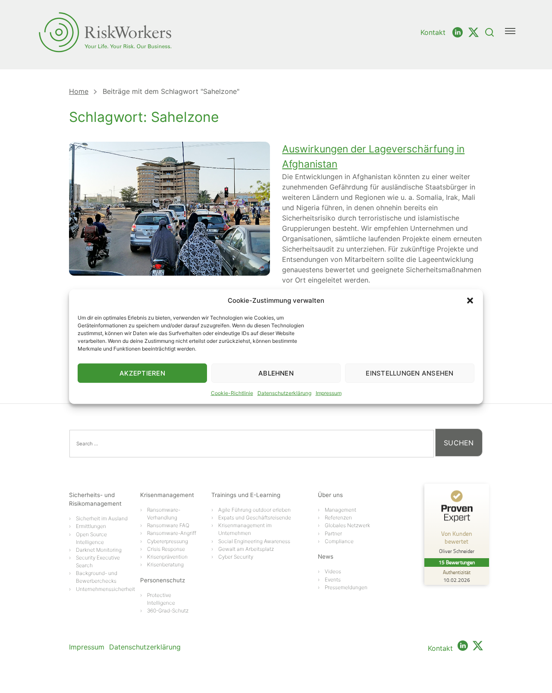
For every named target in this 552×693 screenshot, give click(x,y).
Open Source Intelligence (91, 538)
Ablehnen (276, 373)
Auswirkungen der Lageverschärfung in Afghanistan (373, 156)
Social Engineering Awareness (254, 541)
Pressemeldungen (346, 587)
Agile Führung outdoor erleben (254, 510)
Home (78, 91)
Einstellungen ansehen (409, 373)
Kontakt (432, 32)
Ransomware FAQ (168, 525)
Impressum (329, 393)
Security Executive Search (98, 561)
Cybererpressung (167, 541)
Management (340, 510)
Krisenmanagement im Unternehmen (245, 529)
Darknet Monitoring (99, 550)
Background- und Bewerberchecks (96, 577)
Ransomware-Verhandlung (163, 514)
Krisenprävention (167, 556)
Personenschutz (162, 580)
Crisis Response (166, 549)
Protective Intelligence (161, 599)
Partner (333, 533)
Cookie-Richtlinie (232, 393)
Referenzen (338, 517)
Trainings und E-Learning (245, 494)
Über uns (330, 494)
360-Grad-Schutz (167, 610)
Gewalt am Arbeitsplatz (246, 549)
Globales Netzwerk (347, 525)
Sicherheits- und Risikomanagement (95, 499)
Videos (333, 571)
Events (333, 579)
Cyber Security (235, 556)
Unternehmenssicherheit (105, 589)
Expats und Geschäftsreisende (254, 517)
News (325, 556)
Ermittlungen (91, 526)
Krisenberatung (165, 564)
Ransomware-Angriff (171, 533)
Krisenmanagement (167, 494)
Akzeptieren (142, 373)
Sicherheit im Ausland (102, 518)
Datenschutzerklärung (284, 393)
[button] (470, 300)
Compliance (339, 541)
